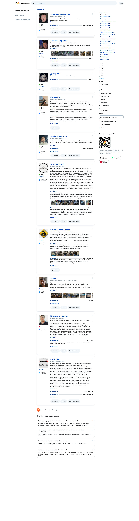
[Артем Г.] (43, 282)
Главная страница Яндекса (16, 3)
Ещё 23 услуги (54, 303)
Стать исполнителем (23, 19)
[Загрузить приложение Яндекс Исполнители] (111, 142)
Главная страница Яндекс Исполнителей (22, 3)
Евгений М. (55, 97)
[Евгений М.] (43, 101)
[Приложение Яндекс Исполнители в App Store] (104, 157)
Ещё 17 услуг (54, 151)
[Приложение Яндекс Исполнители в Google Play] (116, 157)
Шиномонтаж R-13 (105, 41)
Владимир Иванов (59, 316)
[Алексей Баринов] (43, 44)
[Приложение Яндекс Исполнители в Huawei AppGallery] (104, 162)
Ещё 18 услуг (54, 265)
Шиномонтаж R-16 (105, 16)
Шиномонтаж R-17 (105, 25)
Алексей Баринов (58, 41)
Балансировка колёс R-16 (107, 39)
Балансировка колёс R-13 (107, 52)
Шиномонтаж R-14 (105, 30)
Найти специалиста (23, 10)
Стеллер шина (57, 164)
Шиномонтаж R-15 (105, 23)
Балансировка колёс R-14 (107, 34)
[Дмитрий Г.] (43, 77)
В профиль (53, 22)
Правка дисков (104, 59)
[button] (55, 32)
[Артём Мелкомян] (43, 140)
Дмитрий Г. (55, 74)
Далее (57, 410)
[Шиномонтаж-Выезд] (43, 233)
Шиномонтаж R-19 (105, 36)
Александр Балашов (60, 14)
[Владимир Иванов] (43, 320)
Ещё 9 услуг (53, 346)
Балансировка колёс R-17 (107, 50)
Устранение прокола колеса (108, 21)
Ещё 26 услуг (54, 61)
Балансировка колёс (106, 18)
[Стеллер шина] (43, 168)
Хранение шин (104, 57)
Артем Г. (54, 278)
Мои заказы (20, 15)
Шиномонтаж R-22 (105, 45)
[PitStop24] (43, 363)
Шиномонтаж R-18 (105, 27)
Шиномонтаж (54, 25)
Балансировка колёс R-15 (107, 43)
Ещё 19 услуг (54, 28)
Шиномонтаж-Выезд (60, 230)
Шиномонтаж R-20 (105, 48)
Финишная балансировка (107, 32)
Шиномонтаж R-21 (105, 54)
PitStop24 (54, 359)
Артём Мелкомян (58, 136)
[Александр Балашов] (43, 18)
